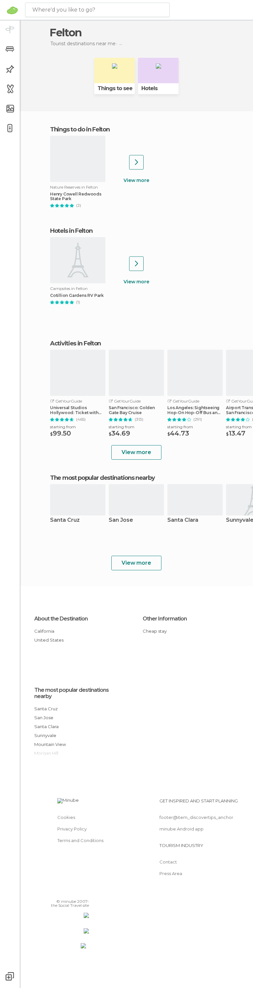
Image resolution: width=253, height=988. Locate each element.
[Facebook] (59, 892)
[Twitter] (67, 892)
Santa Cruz (65, 520)
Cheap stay (155, 631)
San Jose (121, 520)
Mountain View (50, 744)
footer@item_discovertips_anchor (196, 817)
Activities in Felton (75, 343)
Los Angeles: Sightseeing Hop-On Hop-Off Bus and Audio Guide (193, 410)
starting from (63, 426)
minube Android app (181, 828)
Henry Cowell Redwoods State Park (75, 196)
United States (49, 640)
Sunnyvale (45, 735)
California (44, 631)
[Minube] (12, 10)
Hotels (149, 88)
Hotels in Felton (71, 230)
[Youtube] (85, 892)
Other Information (165, 619)
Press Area (170, 873)
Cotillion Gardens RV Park (77, 295)
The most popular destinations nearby (102, 478)
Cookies (66, 817)
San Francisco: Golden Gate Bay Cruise (132, 410)
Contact (168, 861)
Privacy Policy (72, 828)
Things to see (115, 88)
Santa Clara (182, 520)
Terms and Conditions (80, 840)
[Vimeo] (76, 892)
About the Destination (61, 619)
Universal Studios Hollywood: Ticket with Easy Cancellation (74, 410)
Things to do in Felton (79, 129)
